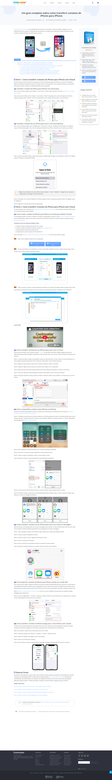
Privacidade (41, 772)
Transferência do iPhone (54, 761)
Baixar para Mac (90, 81)
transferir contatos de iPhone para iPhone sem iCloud (35, 234)
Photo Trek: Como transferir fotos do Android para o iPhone (89, 115)
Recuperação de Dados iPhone (55, 763)
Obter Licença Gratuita (39, 764)
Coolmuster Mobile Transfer (67, 216)
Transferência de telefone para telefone (57, 20)
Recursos (37, 761)
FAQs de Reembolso (68, 761)
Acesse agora (94, 762)
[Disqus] (45, 734)
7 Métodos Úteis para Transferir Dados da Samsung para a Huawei (89, 96)
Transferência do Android (54, 755)
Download (37, 760)
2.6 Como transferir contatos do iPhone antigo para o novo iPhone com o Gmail (40, 73)
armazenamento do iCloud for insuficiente (44, 209)
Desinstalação (55, 772)
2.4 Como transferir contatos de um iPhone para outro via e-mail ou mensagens (40, 70)
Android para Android (19, 220)
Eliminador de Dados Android (55, 758)
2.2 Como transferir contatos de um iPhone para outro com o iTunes (37, 67)
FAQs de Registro (67, 764)
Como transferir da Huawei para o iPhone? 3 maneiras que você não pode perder (89, 111)
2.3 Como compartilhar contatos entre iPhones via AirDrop (35, 69)
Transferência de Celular (89, 48)
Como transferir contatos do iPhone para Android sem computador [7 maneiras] (34, 692)
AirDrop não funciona (29, 420)
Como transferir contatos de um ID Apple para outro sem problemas (31, 695)
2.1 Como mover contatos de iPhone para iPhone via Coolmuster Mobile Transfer (40, 66)
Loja (36, 758)
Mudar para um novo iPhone (21, 29)
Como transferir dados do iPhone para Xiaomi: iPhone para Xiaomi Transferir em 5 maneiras (89, 121)
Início (45, 2)
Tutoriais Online (67, 756)
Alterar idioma (83, 768)
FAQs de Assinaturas (68, 763)
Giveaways (37, 763)
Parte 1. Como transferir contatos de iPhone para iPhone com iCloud (36, 62)
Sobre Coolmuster (38, 755)
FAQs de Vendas (67, 760)
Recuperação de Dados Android (56, 756)
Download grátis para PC (37, 244)
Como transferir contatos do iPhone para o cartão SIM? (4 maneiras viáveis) (32, 686)
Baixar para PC (90, 77)
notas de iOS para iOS (47, 228)
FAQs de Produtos (67, 758)
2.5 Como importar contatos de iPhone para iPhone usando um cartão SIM (39, 72)
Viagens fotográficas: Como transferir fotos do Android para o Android (90, 100)
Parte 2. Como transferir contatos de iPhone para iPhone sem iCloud (36, 64)
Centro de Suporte (67, 755)
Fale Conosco (38, 756)
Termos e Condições (34, 772)
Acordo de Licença (47, 772)
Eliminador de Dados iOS (54, 764)
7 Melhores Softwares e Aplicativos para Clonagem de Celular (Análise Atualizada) (89, 105)
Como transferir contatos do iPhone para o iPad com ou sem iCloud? (31, 689)
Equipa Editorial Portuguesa (35, 20)
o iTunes (41, 352)
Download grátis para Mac (54, 244)
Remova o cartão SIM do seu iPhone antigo (28, 591)
